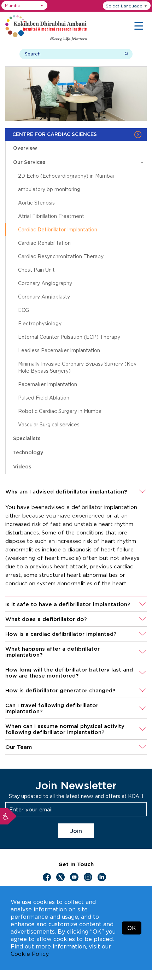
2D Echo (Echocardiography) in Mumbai (66, 175)
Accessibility (8, 816)
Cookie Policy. (30, 954)
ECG (23, 310)
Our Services (78, 162)
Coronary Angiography (45, 283)
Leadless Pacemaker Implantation (59, 350)
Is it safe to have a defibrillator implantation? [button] (67, 604)
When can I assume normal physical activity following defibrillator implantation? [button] (64, 729)
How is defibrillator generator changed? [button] (60, 690)
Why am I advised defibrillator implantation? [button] (66, 492)
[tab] (76, 491)
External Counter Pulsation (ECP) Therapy (69, 336)
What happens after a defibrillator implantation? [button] (52, 652)
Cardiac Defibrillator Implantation (57, 229)
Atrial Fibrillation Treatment (51, 216)
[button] (24, 5)
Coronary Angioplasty (44, 296)
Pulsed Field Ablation (43, 397)
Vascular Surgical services (49, 424)
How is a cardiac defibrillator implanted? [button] (60, 634)
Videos (22, 466)
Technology (28, 452)
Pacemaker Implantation (47, 384)
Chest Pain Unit (36, 269)
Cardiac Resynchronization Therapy (61, 256)
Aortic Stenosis (36, 202)
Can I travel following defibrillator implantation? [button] (51, 708)
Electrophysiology (40, 323)
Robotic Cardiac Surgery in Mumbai (60, 411)
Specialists (26, 438)
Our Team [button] (18, 747)
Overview (25, 147)
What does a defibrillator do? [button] (46, 619)
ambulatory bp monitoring (49, 189)
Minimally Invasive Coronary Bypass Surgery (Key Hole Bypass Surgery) (77, 367)
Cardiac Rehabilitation (44, 243)
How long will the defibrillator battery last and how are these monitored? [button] (69, 673)
